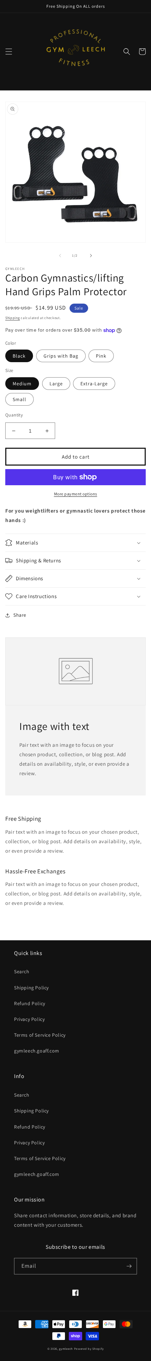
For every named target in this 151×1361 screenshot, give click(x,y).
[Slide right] (91, 255)
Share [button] (19, 615)
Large (56, 383)
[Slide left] (60, 255)
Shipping (12, 318)
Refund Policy (29, 1003)
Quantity (14, 415)
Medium (22, 383)
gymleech (66, 1348)
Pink (101, 356)
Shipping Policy (31, 987)
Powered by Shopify (89, 1348)
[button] (9, 51)
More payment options (75, 493)
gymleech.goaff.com (36, 1051)
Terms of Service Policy (40, 1035)
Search (21, 971)
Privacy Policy (29, 1019)
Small (19, 399)
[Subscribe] (129, 1266)
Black (19, 356)
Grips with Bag (61, 356)
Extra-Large (94, 383)
